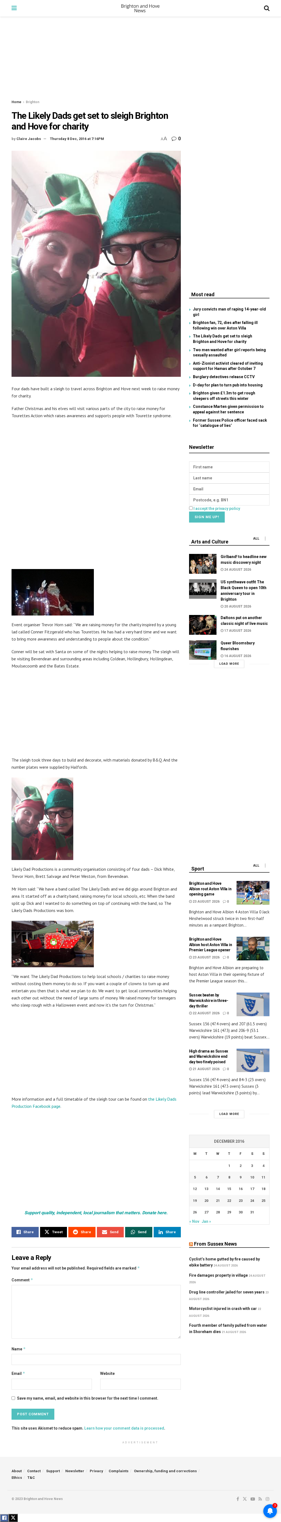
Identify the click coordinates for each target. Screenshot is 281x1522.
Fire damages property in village (218, 1275)
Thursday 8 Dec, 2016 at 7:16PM (77, 139)
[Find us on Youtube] (253, 1499)
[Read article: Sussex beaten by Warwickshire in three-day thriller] (253, 1004)
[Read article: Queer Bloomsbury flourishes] (203, 650)
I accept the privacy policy (216, 508)
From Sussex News (215, 1244)
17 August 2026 (237, 631)
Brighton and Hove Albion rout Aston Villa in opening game (210, 888)
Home (16, 102)
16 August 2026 (237, 656)
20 (206, 1201)
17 (252, 1189)
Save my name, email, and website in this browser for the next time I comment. (87, 1398)
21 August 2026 (206, 1069)
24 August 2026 (237, 570)
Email (18, 1373)
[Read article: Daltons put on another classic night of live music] (203, 625)
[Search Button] (266, 8)
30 (241, 1212)
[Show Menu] (14, 8)
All (256, 538)
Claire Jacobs (28, 139)
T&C (31, 1478)
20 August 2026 (237, 606)
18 (263, 1189)
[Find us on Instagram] (267, 1499)
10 (252, 1177)
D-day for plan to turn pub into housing (228, 385)
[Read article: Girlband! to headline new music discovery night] (203, 564)
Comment (22, 1279)
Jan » (206, 1221)
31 (252, 1212)
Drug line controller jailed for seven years (227, 1292)
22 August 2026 (206, 1013)
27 (206, 1212)
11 (263, 1177)
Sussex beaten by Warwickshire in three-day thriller (208, 1000)
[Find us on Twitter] (245, 1499)
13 (206, 1189)
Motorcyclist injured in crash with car (223, 1308)
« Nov (194, 1221)
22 (229, 1201)
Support (53, 1471)
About (17, 1471)
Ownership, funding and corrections (165, 1471)
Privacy (96, 1471)
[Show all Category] (265, 538)
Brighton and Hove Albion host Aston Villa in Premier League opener (210, 944)
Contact (34, 1471)
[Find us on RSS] (260, 1499)
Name (19, 1348)
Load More (229, 664)
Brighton (32, 102)
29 (229, 1212)
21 (218, 1201)
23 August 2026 (206, 901)
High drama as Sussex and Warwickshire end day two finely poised (208, 1056)
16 (241, 1189)
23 (241, 1201)
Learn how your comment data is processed (124, 1428)
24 (252, 1201)
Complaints (118, 1471)
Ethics (17, 1478)
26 (195, 1212)
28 (218, 1212)
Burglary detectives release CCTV (224, 377)
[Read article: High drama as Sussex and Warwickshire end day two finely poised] (253, 1060)
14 (218, 1189)
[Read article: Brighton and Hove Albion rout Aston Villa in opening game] (253, 893)
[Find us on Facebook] (238, 1499)
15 (229, 1189)
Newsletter (74, 1471)
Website (107, 1373)
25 (263, 1201)
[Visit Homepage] (140, 8)
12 (195, 1189)
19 (195, 1201)
